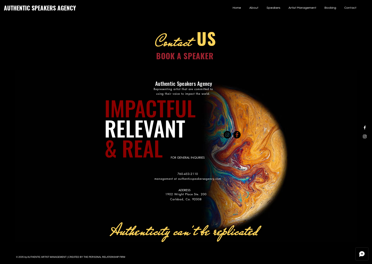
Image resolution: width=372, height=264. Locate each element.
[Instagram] (364, 136)
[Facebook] (364, 127)
